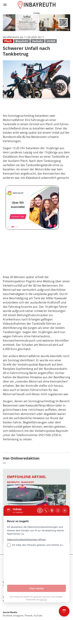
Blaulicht (21, 41)
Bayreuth (13, 482)
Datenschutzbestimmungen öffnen (26, 539)
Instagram (18, 615)
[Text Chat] (40, 510)
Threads (28, 615)
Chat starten (36, 588)
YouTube (38, 615)
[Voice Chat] (46, 510)
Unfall (51, 41)
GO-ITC (43, 599)
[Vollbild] (58, 510)
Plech (8, 41)
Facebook (7, 615)
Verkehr (37, 41)
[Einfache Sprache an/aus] (52, 510)
